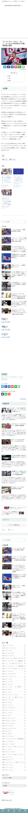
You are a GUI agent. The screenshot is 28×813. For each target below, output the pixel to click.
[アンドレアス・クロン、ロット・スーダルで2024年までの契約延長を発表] (12, 67)
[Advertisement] (14, 24)
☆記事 (8, 76)
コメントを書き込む (14, 525)
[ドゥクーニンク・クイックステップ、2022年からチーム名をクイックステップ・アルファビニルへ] (18, 171)
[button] (25, 222)
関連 (9, 80)
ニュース (5, 374)
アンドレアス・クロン (7, 377)
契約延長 (5, 379)
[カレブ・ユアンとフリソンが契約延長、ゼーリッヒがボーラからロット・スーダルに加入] (6, 171)
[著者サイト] (2, 394)
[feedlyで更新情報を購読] (6, 394)
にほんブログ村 (5, 322)
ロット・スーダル (18, 377)
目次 (12, 73)
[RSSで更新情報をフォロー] (9, 394)
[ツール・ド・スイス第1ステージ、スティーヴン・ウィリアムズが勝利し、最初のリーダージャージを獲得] (6, 192)
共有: (9, 78)
